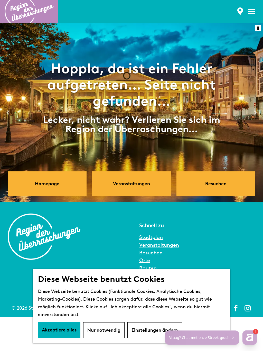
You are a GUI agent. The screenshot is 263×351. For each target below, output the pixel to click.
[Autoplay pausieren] (258, 28)
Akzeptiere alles (59, 330)
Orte (144, 260)
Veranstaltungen (159, 245)
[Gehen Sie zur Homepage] (29, 11)
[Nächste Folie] (255, 112)
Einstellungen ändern (155, 330)
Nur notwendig (103, 330)
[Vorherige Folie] (8, 112)
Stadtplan (151, 237)
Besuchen (151, 253)
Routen (148, 268)
